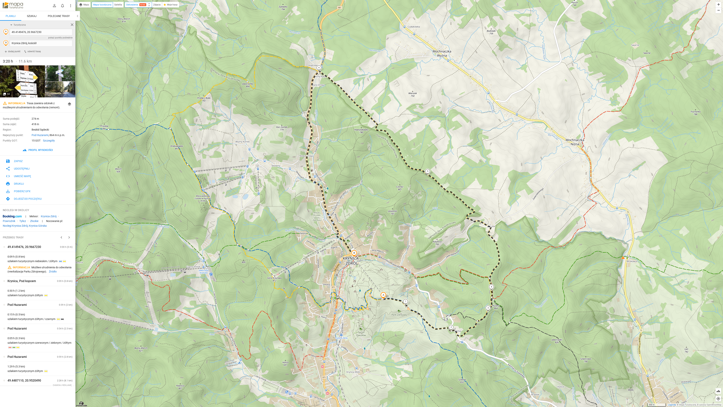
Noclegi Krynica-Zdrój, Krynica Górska (25, 225)
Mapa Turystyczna (687, 405)
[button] (383, 295)
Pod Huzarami (40, 135)
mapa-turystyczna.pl (13, 5)
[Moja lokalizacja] (718, 399)
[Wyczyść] (72, 24)
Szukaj (32, 16)
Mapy (86, 4)
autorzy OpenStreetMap (710, 405)
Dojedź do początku (28, 198)
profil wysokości (40, 149)
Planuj (11, 16)
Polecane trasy (59, 16)
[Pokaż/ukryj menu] (71, 6)
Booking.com (12, 216)
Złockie (34, 221)
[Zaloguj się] (54, 6)
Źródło (53, 271)
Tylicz (22, 221)
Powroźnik (9, 221)
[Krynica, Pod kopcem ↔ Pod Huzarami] (60, 89)
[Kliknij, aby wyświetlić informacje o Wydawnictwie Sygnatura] (81, 404)
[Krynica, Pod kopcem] (22, 81)
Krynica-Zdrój (48, 216)
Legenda (672, 405)
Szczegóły (49, 140)
